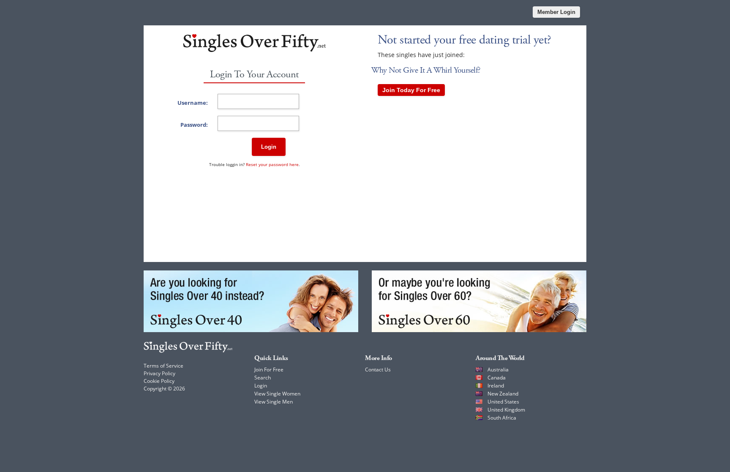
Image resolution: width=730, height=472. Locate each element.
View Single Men (273, 401)
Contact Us (378, 369)
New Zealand (503, 393)
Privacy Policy (159, 373)
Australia (498, 369)
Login (268, 147)
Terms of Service (163, 365)
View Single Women (277, 393)
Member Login (556, 12)
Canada (497, 377)
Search (262, 377)
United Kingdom (506, 409)
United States (503, 401)
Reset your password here (272, 164)
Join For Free (268, 369)
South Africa (502, 417)
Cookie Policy (159, 381)
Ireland (496, 385)
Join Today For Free (411, 90)
